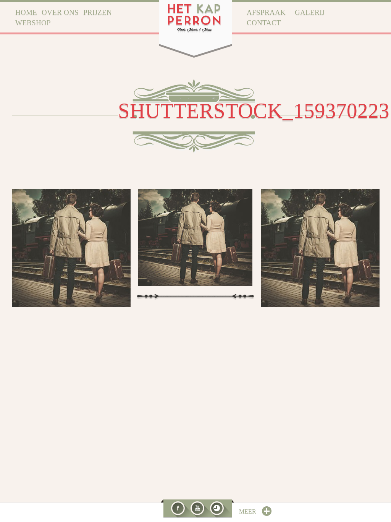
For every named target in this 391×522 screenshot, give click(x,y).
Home (26, 12)
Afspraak (266, 12)
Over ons (60, 12)
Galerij (310, 12)
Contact (264, 23)
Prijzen (97, 12)
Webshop (33, 23)
